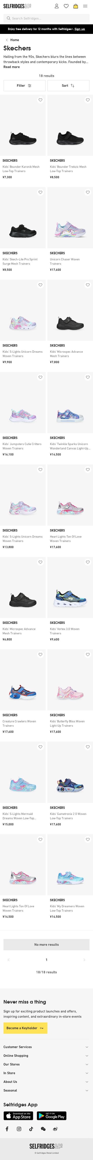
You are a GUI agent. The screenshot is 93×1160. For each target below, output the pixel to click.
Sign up (80, 29)
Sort (65, 85)
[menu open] (85, 6)
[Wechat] (43, 1131)
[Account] (56, 6)
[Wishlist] (66, 6)
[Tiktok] (31, 1131)
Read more (11, 67)
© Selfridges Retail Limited (47, 1153)
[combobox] (50, 18)
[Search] (8, 18)
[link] (23, 169)
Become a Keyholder (21, 1028)
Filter (21, 85)
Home (14, 40)
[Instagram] (19, 1131)
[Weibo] (55, 1131)
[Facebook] (6, 1131)
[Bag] (75, 6)
